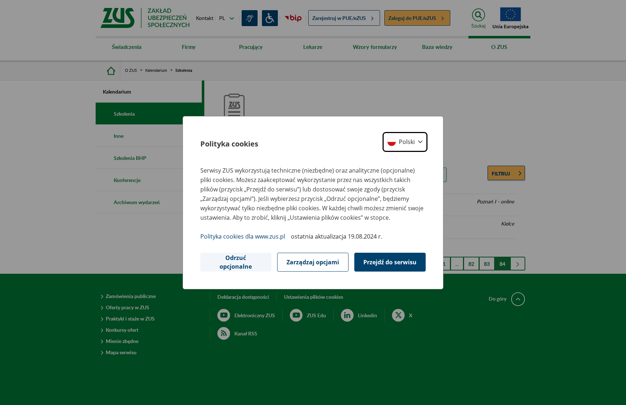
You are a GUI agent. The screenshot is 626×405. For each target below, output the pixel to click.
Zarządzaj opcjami (313, 262)
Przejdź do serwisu (390, 262)
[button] (405, 142)
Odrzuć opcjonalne (236, 262)
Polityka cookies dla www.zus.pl (242, 236)
